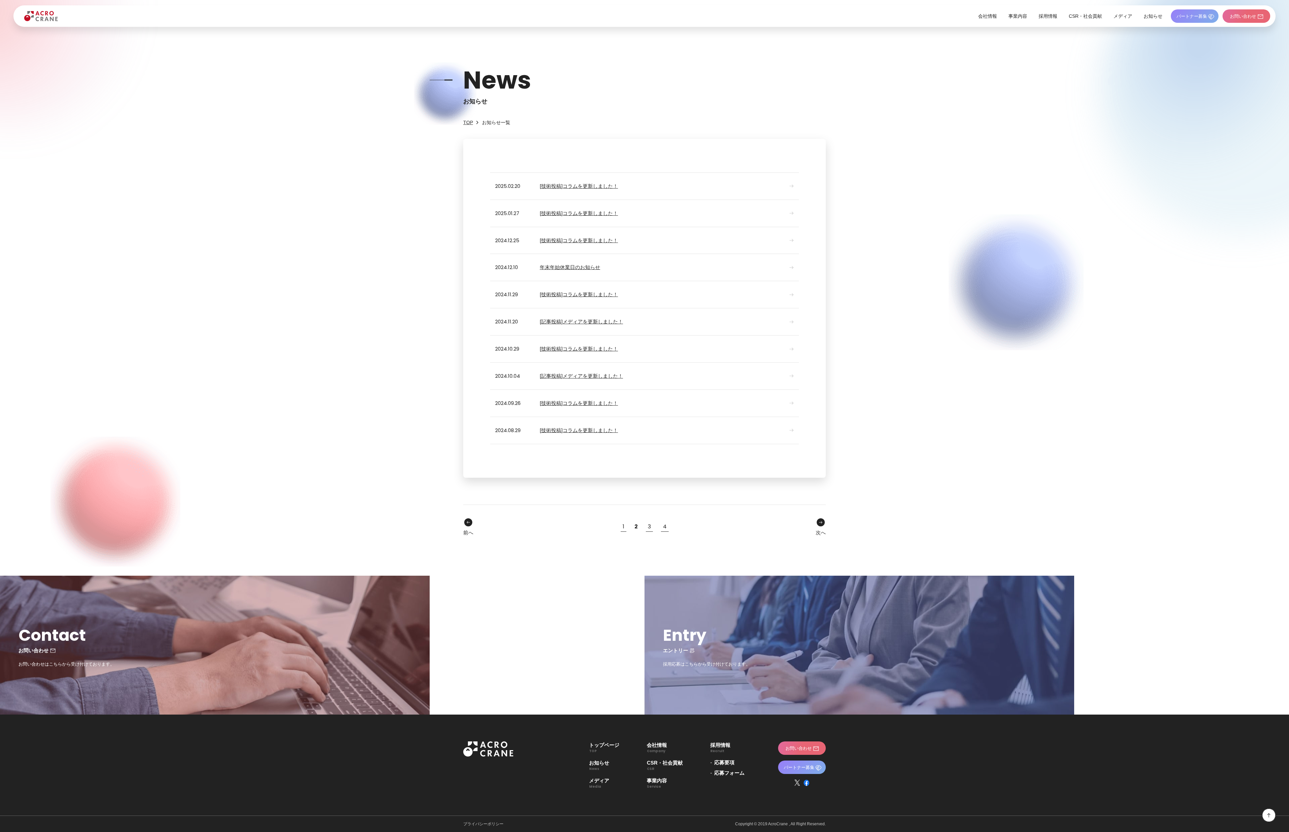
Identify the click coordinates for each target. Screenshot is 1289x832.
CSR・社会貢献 (1085, 16)
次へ (821, 532)
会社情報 (987, 16)
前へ (468, 532)
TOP (468, 122)
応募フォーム (729, 773)
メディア (1122, 16)
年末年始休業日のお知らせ (570, 267)
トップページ (604, 747)
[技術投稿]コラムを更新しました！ (579, 186)
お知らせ (1153, 16)
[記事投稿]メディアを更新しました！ (581, 321)
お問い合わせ (1243, 16)
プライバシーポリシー (483, 824)
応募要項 (724, 762)
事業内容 (1017, 16)
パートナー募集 (1192, 16)
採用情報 (1048, 16)
